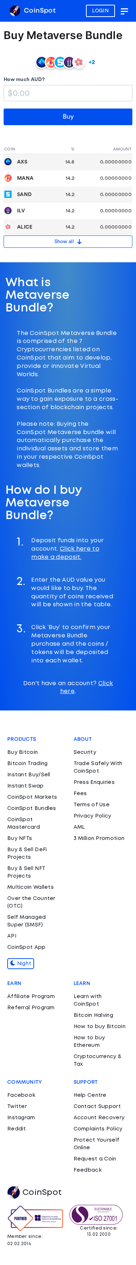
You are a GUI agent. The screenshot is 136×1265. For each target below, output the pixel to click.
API (11, 936)
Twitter (17, 1106)
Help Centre (90, 1095)
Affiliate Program (31, 996)
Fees (80, 793)
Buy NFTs (19, 838)
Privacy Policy (92, 816)
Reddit (16, 1129)
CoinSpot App (26, 947)
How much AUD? (24, 79)
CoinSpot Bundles (31, 808)
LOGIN (100, 10)
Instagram (21, 1118)
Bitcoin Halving (94, 1015)
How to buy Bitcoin (99, 1026)
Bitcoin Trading (27, 763)
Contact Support (97, 1106)
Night (23, 964)
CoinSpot (38, 11)
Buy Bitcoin (22, 752)
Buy (68, 116)
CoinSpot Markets (32, 797)
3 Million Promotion (99, 838)
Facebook (21, 1095)
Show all (65, 241)
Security (85, 752)
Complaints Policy (98, 1129)
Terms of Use (92, 805)
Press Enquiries (94, 782)
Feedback (88, 1170)
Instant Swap (25, 786)
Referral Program (31, 1008)
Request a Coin (95, 1159)
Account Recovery (99, 1118)
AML (79, 827)
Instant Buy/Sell (28, 775)
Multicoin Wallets (30, 887)
